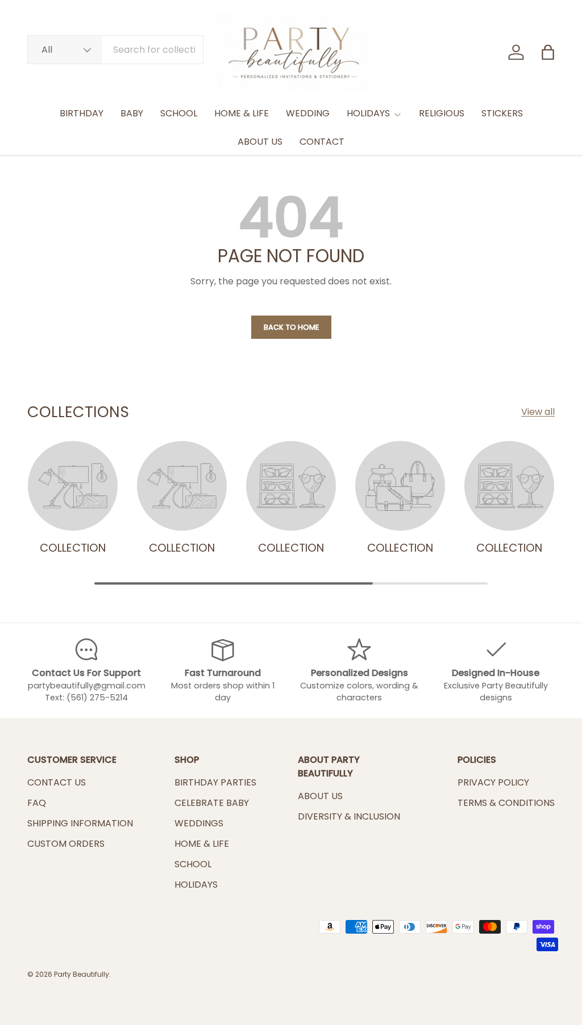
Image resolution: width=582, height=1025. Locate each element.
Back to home (291, 327)
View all (538, 411)
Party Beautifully (81, 974)
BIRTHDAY (81, 113)
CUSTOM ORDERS (66, 843)
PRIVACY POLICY (493, 782)
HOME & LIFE (241, 113)
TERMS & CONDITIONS (506, 802)
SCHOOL (178, 113)
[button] (547, 52)
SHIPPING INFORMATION (80, 823)
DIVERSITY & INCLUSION (349, 816)
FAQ (36, 802)
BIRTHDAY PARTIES (215, 782)
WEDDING (308, 113)
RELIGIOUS (441, 113)
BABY (131, 113)
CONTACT (322, 141)
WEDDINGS (198, 823)
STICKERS (502, 113)
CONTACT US (56, 782)
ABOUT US (260, 141)
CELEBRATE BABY (211, 802)
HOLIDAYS (196, 884)
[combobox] (115, 50)
